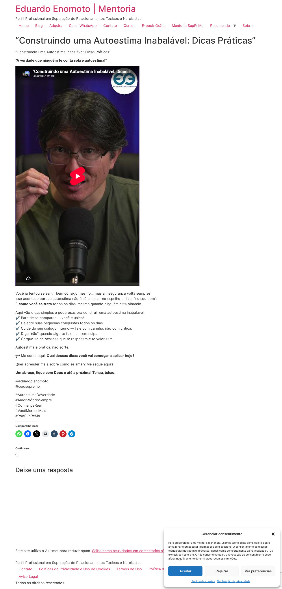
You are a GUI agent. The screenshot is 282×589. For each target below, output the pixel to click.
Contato (110, 25)
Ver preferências (258, 571)
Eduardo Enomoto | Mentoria (75, 8)
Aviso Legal (28, 576)
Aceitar (185, 571)
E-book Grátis (153, 25)
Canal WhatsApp (83, 25)
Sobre (247, 25)
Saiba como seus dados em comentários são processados (140, 551)
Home (24, 25)
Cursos (129, 25)
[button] (273, 534)
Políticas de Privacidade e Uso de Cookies (74, 569)
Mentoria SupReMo (188, 25)
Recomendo (220, 25)
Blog (39, 25)
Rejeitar (222, 571)
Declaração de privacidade (233, 581)
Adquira (55, 25)
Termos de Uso (129, 569)
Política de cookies (203, 581)
